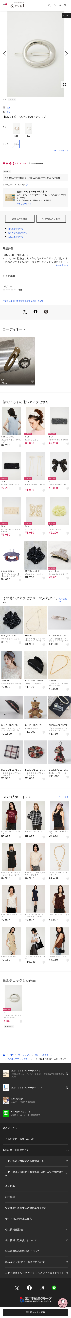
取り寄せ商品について (17, 233)
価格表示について (15, 229)
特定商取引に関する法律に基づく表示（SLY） (23, 301)
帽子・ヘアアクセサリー (45, 1055)
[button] (35, 54)
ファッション (24, 1055)
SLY (8, 108)
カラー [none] (6, 127)
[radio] (16, 130)
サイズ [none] (6, 144)
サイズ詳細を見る (60, 150)
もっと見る (61, 265)
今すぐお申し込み (24, 204)
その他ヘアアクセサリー (18, 1059)
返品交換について (15, 237)
